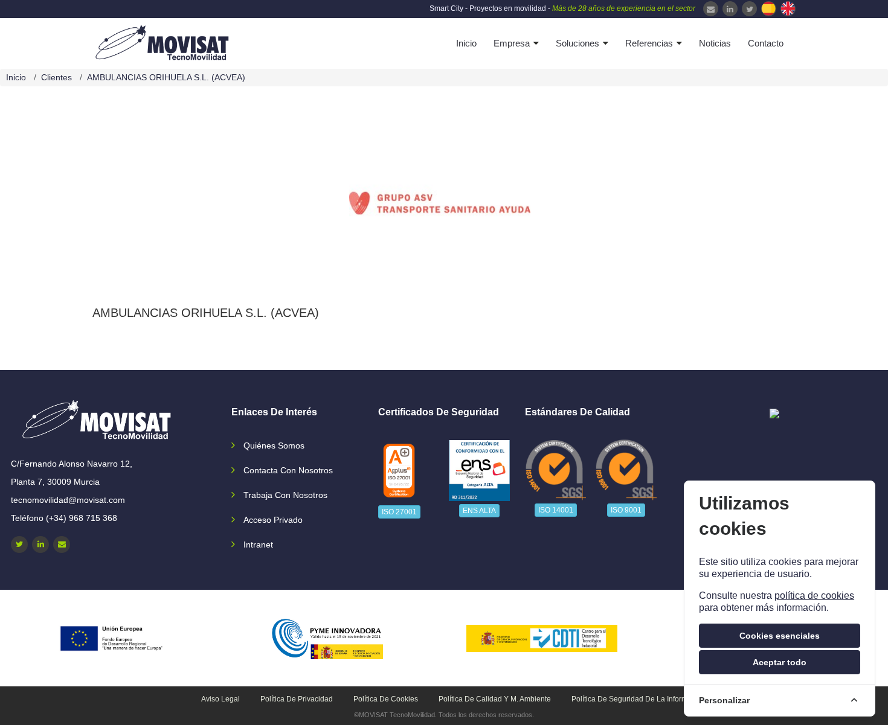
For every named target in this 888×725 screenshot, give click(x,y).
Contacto (765, 43)
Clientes (56, 77)
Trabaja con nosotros (285, 495)
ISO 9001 (626, 510)
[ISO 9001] (626, 469)
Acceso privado (273, 520)
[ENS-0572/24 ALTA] (479, 470)
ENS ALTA (479, 510)
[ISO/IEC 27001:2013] (399, 470)
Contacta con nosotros (288, 470)
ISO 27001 (399, 512)
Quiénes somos (273, 445)
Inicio (466, 43)
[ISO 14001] (556, 469)
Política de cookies (385, 699)
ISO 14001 (555, 510)
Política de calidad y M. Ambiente (495, 699)
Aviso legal (220, 699)
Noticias (715, 43)
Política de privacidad (296, 699)
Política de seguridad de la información (638, 699)
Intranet (258, 544)
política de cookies (814, 595)
